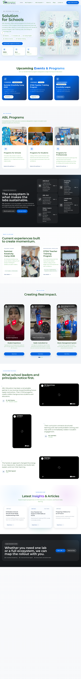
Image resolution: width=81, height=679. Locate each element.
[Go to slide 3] (41, 58)
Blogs (54, 2)
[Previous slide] (2, 33)
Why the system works (9, 212)
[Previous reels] (38, 302)
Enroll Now (7, 97)
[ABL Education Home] (9, 2)
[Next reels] (42, 302)
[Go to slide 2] (40, 58)
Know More (60, 97)
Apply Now (34, 97)
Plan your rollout (22, 212)
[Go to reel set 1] (39, 358)
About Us (48, 2)
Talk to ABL (60, 551)
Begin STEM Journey (72, 2)
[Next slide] (78, 33)
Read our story (71, 551)
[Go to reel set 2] (41, 358)
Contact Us (60, 2)
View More (14, 355)
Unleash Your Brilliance (9, 44)
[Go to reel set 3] (42, 358)
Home (21, 2)
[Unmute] (22, 340)
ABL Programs (28, 2)
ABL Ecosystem (39, 2)
